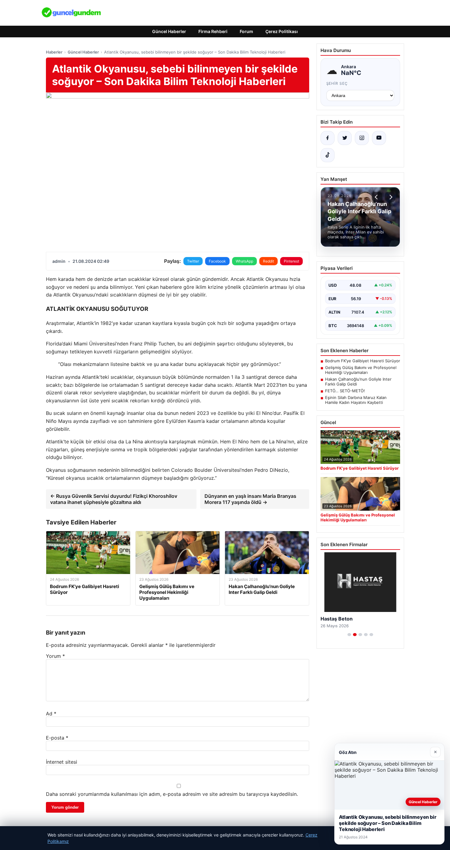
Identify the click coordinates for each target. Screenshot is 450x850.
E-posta (57, 738)
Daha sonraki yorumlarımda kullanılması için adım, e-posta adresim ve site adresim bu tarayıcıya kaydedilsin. (172, 794)
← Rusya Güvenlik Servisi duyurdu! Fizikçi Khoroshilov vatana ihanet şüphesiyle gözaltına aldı (113, 499)
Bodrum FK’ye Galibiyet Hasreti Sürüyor (362, 360)
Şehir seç (337, 83)
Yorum (55, 656)
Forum (246, 31)
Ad (51, 713)
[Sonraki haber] (390, 197)
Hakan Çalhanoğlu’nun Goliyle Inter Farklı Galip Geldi (358, 381)
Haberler (54, 52)
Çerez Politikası (281, 31)
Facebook (217, 261)
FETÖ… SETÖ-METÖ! (345, 390)
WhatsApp (244, 261)
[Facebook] (328, 138)
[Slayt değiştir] (349, 634)
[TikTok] (328, 155)
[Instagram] (362, 138)
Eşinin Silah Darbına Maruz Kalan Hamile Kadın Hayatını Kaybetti (356, 400)
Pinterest (291, 261)
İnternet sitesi (61, 762)
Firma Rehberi (212, 31)
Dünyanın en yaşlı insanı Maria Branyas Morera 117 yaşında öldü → (250, 499)
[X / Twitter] (345, 138)
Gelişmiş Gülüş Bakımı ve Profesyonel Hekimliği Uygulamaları (360, 370)
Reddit (268, 261)
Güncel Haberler (169, 31)
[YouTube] (379, 138)
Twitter (193, 261)
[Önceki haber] (377, 197)
